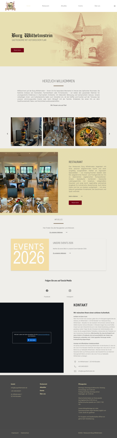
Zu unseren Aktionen (56, 232)
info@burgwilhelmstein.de (86, 371)
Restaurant (45, 6)
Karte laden (32, 340)
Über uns (97, 6)
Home (28, 6)
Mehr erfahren (73, 196)
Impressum (15, 433)
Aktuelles (64, 6)
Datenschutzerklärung (43, 334)
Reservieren (17, 50)
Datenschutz (25, 433)
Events (80, 6)
